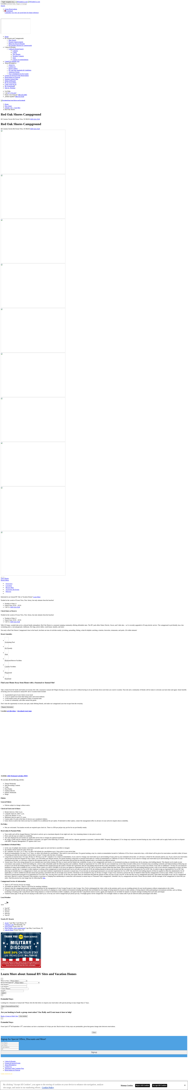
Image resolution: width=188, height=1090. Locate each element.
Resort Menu (5, 580)
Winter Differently (10, 81)
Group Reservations (11, 9)
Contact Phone (5, 989)
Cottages (15, 51)
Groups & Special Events (12, 1063)
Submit (4, 993)
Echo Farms (8, 926)
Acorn (7, 923)
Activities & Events (12, 589)
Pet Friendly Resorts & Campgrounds (20, 45)
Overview (9, 584)
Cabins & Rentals (10, 1061)
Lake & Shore (9, 930)
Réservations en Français (12, 1070)
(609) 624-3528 (35, 119)
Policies (8, 591)
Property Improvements (16, 42)
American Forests (14, 72)
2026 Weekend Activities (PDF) (17, 776)
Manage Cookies (127, 1085)
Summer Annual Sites (11, 79)
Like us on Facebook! (19, 100)
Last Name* (4, 987)
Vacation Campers (18, 56)
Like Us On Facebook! (8, 1058)
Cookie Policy (48, 1087)
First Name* (4, 984)
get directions (11, 711)
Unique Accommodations (20, 59)
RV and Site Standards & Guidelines (20, 70)
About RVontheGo (10, 1065)
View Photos (5, 578)
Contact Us (12, 67)
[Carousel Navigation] (94, 969)
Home (7, 36)
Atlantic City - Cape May (12, 108)
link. (44, 878)
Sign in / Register (10, 88)
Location (3, 4)
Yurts (14, 58)
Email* (3, 991)
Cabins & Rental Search (16, 49)
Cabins (15, 52)
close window (23, 1016)
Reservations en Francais (12, 77)
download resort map (24, 711)
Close (94, 1032)
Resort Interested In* (7, 982)
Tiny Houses (16, 54)
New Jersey (8, 106)
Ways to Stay (5, 981)
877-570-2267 (12, 93)
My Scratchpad (9, 86)
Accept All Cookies (160, 1085)
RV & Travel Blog (10, 82)
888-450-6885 (22, 95)
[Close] (185, 1085)
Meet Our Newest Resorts (17, 44)
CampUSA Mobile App (12, 61)
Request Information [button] (7, 707)
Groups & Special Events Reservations (17, 75)
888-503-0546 (19, 96)
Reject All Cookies (142, 1085)
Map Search (12, 40)
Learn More (36, 597)
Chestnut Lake (9, 924)
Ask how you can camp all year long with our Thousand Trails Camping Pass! (21, 1080)
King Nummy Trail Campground (15, 928)
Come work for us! (10, 84)
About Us (12, 65)
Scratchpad (22, 11)
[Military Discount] (21, 967)
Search (3, 6)
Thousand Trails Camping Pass (14, 1068)
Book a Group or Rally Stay (9, 1016)
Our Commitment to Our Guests (18, 74)
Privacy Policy (13, 68)
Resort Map (10, 588)
